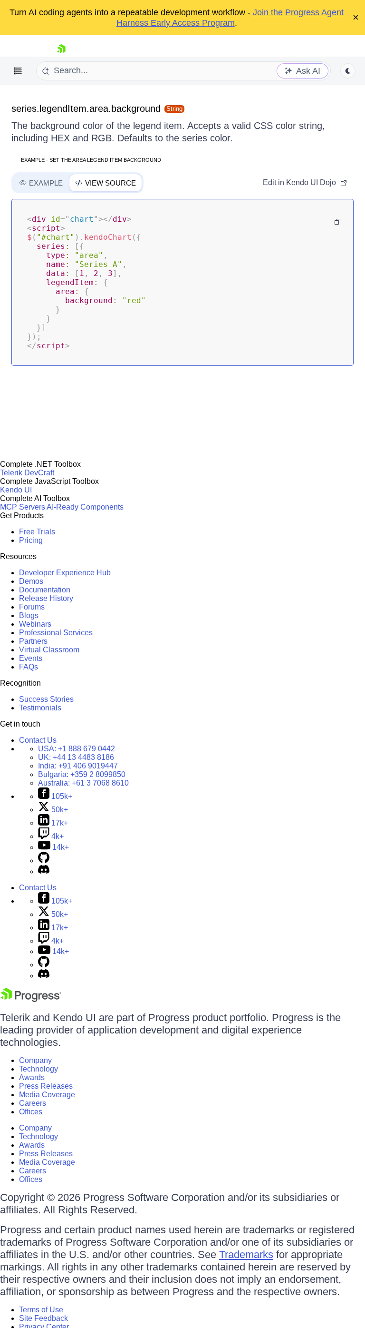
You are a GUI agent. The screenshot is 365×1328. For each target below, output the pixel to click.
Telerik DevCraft (27, 473)
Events (30, 658)
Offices (30, 1112)
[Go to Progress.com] (31, 999)
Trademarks (246, 1254)
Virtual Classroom (49, 650)
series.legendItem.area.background (86, 108)
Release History (46, 598)
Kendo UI (16, 490)
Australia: (83, 783)
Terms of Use (41, 1310)
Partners (33, 641)
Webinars (35, 624)
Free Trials (37, 532)
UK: (76, 757)
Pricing (31, 540)
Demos (31, 581)
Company (35, 1060)
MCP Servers (22, 507)
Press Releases (46, 1086)
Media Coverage (47, 1095)
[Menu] (18, 70)
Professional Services (56, 633)
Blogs (28, 615)
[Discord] (43, 871)
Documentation (44, 590)
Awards (32, 1077)
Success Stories (46, 699)
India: (78, 766)
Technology (38, 1069)
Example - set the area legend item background (91, 160)
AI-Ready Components (85, 507)
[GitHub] (43, 860)
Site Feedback (43, 1318)
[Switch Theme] (347, 71)
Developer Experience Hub (65, 573)
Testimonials (40, 708)
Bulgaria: (81, 774)
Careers (32, 1103)
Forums (32, 607)
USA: (76, 749)
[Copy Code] (337, 221)
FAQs (28, 667)
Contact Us (38, 740)
